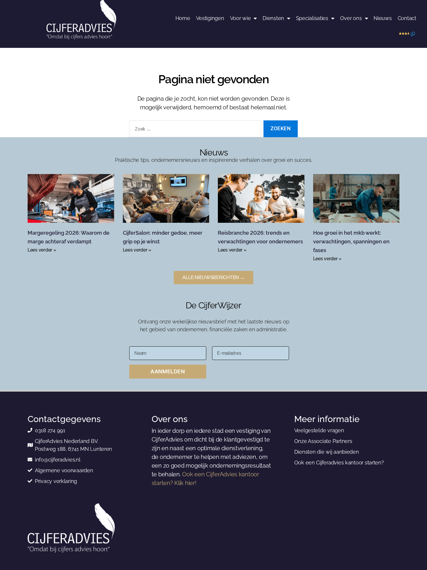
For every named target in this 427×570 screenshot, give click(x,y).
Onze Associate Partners (323, 441)
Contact (407, 18)
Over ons (351, 18)
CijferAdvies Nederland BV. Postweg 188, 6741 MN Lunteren (73, 445)
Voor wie (240, 18)
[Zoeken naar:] (194, 130)
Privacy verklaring (56, 481)
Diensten (273, 18)
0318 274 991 (50, 430)
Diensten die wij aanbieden (326, 452)
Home (182, 18)
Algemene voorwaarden (64, 470)
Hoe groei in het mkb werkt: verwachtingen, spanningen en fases (351, 241)
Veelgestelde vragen (319, 430)
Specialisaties (312, 18)
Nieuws (383, 18)
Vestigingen (210, 18)
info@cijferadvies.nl (57, 460)
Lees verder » (42, 250)
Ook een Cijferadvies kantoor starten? (339, 462)
